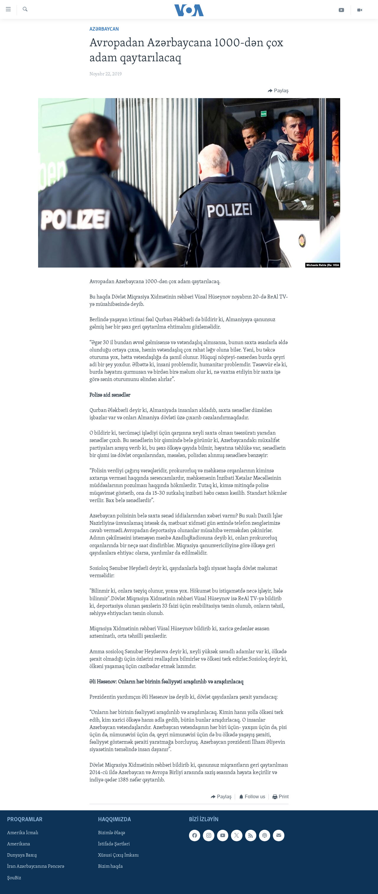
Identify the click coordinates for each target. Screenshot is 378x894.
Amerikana (18, 844)
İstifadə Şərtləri (114, 844)
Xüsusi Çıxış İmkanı (118, 855)
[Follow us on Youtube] (222, 835)
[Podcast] (264, 835)
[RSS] (250, 835)
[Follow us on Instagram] (208, 835)
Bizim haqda (110, 866)
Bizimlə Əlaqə (111, 833)
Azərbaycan (104, 29)
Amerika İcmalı (22, 833)
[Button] (278, 91)
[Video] (360, 10)
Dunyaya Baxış (22, 855)
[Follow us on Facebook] (194, 835)
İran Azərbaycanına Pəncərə (35, 866)
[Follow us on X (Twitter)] (236, 835)
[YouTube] (341, 10)
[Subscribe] (278, 835)
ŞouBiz (14, 877)
